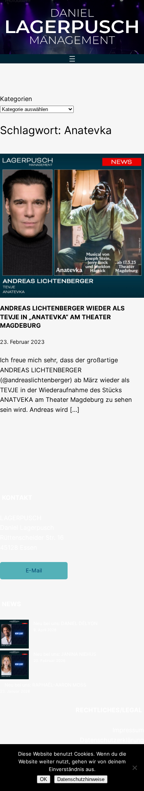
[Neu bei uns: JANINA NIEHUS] (14, 665)
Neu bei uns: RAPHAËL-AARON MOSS (45, 685)
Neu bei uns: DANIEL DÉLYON (65, 623)
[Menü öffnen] (72, 58)
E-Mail (34, 570)
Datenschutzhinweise (80, 779)
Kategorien (16, 99)
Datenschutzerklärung (112, 740)
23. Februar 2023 (22, 341)
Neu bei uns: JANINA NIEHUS (64, 654)
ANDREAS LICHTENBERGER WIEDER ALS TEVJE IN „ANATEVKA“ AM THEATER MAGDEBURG (62, 316)
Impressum (128, 730)
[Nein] (134, 767)
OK (43, 779)
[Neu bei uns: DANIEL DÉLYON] (14, 635)
